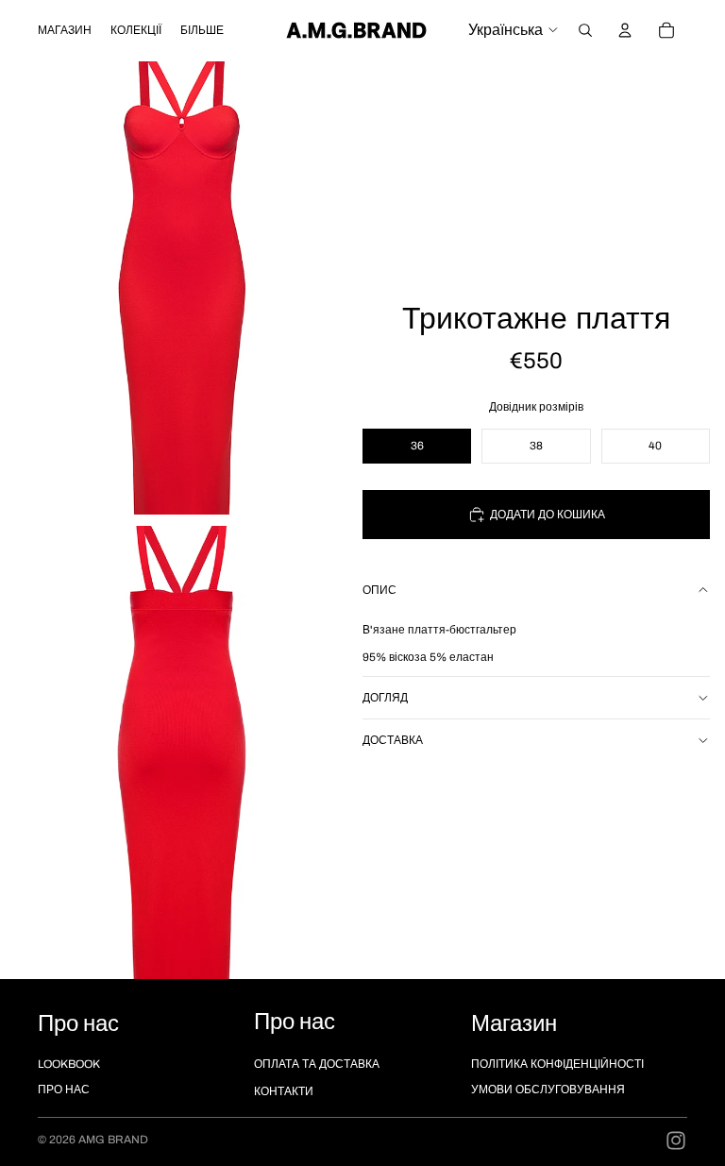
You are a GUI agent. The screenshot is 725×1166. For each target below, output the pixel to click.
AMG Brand (113, 1139)
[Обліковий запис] (625, 30)
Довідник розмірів (536, 407)
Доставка (392, 740)
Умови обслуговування (548, 1089)
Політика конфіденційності (557, 1064)
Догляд (385, 697)
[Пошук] (585, 30)
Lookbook (69, 1064)
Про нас (64, 1089)
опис (379, 590)
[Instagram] (676, 1140)
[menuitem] (202, 30)
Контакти (283, 1091)
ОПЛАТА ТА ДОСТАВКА (316, 1064)
